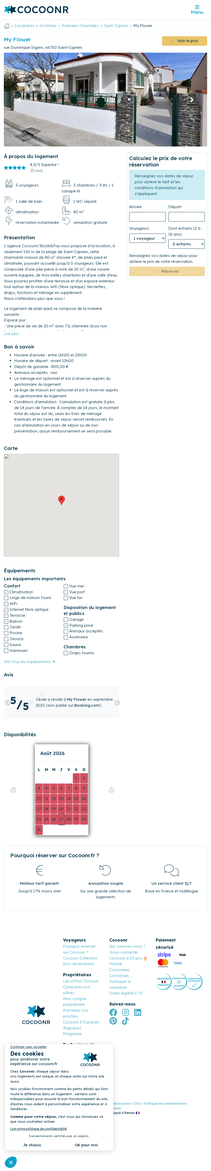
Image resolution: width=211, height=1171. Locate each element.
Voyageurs (139, 228)
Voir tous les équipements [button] (27, 661)
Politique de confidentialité (164, 1103)
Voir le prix (186, 40)
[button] (19, 99)
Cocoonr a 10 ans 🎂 (128, 958)
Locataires (24, 25)
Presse (115, 963)
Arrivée (135, 206)
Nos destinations (78, 963)
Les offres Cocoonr (81, 981)
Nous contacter (123, 952)
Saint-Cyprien (116, 25)
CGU (137, 1103)
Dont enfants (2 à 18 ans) (184, 231)
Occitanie (48, 25)
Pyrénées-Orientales (80, 25)
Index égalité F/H (126, 993)
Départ (174, 206)
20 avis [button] (36, 170)
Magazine (72, 1033)
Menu (197, 12)
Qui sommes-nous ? (127, 946)
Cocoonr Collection (80, 958)
